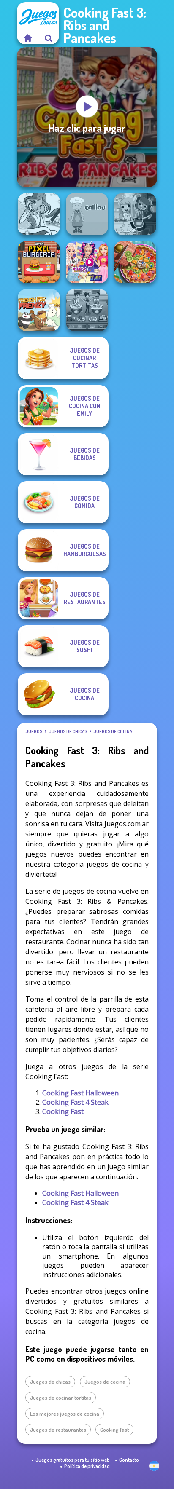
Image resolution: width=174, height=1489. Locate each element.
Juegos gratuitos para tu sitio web (72, 1460)
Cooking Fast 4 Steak (75, 1102)
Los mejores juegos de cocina (64, 1413)
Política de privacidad (87, 1466)
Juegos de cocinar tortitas (60, 1397)
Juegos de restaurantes (58, 1429)
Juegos (33, 731)
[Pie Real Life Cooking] (135, 262)
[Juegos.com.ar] (27, 38)
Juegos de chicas (68, 731)
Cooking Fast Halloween (80, 1093)
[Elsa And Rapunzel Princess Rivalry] (87, 262)
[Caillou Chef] (87, 214)
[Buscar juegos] (48, 38)
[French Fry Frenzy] (39, 310)
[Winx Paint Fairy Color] (39, 214)
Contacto (129, 1460)
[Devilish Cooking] (135, 214)
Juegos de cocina (112, 731)
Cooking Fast (63, 1111)
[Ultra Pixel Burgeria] (39, 262)
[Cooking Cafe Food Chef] (87, 310)
